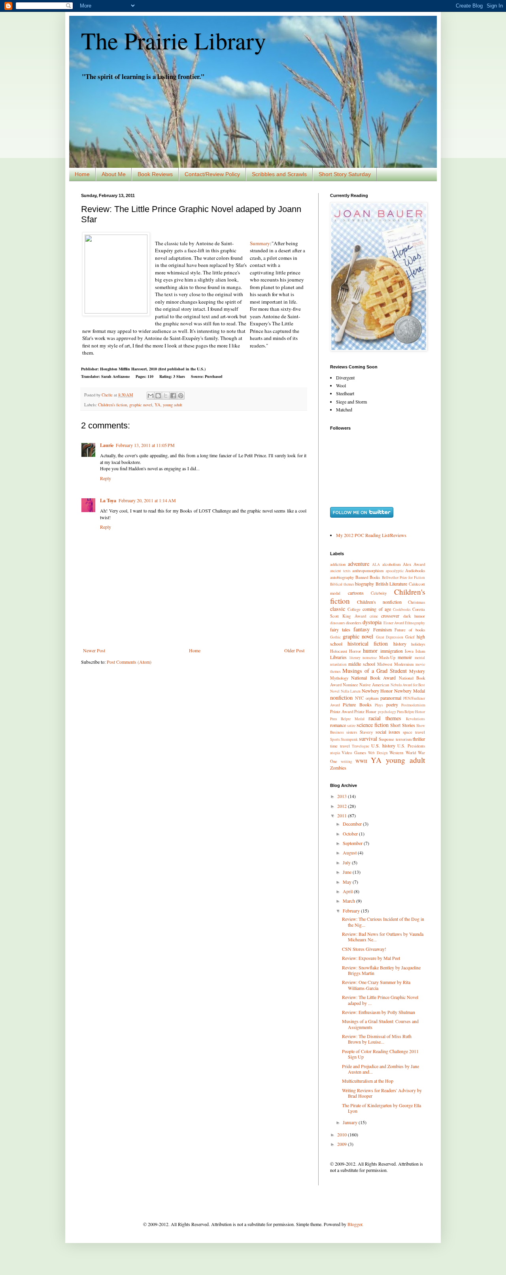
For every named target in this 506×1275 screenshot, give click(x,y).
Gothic (335, 637)
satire (351, 725)
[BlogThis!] (158, 396)
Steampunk (349, 739)
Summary (260, 243)
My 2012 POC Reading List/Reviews (371, 535)
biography (364, 583)
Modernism (403, 664)
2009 (342, 1144)
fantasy (361, 629)
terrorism (404, 739)
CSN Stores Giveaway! (364, 949)
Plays (379, 705)
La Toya (108, 500)
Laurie (106, 445)
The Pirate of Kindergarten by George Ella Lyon (381, 1108)
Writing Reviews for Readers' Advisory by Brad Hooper (382, 1093)
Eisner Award (393, 622)
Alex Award (414, 564)
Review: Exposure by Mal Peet (371, 958)
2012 (342, 806)
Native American (374, 684)
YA (157, 404)
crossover (390, 615)
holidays (418, 644)
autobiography (342, 577)
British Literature (392, 583)
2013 (342, 796)
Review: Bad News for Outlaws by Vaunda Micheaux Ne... (382, 937)
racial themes (384, 718)
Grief (410, 637)
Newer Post (94, 650)
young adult (172, 404)
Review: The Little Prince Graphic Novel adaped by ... (380, 1000)
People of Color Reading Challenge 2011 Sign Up (380, 1054)
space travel (414, 732)
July (347, 862)
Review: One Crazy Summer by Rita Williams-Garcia (376, 985)
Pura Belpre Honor (411, 711)
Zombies (338, 767)
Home (82, 174)
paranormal (390, 698)
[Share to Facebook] (173, 396)
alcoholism (391, 564)
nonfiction (341, 697)
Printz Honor (365, 711)
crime (374, 616)
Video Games (354, 752)
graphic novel (140, 404)
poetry (392, 704)
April (348, 891)
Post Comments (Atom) (129, 662)
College (354, 609)
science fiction (373, 725)
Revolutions (415, 718)
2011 (342, 815)
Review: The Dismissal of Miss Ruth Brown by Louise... (377, 1039)
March (349, 901)
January (351, 1122)
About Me (114, 174)
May (348, 882)
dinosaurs (337, 622)
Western (396, 752)
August (350, 852)
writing (346, 761)
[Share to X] (166, 396)
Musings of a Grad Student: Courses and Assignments (380, 1024)
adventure (358, 563)
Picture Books (357, 704)
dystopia (372, 622)
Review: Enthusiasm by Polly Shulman (378, 1012)
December (353, 824)
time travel (340, 746)
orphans (372, 698)
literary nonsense (363, 657)
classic (337, 608)
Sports (335, 739)
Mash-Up (387, 657)
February (352, 910)
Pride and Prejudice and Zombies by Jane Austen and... (380, 1069)
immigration (391, 651)
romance (338, 725)
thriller (419, 739)
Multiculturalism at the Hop (367, 1081)
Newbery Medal (409, 690)
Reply (105, 478)
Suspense (386, 739)
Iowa (409, 651)
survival (368, 738)
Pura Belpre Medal (347, 718)
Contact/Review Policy (212, 174)
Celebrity (379, 593)
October (351, 833)
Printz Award (341, 711)
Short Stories (402, 725)
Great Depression (390, 637)
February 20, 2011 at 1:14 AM (147, 500)
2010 (342, 1134)
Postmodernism (413, 705)
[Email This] (151, 396)
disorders (353, 622)
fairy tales (340, 629)
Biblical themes (342, 584)
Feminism (382, 629)
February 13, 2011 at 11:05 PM (145, 445)
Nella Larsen (351, 691)
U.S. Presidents (411, 746)
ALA (376, 564)
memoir (405, 657)
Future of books (410, 630)
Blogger (354, 1224)
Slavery (366, 732)
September (353, 843)
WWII (361, 761)
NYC (359, 698)
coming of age (377, 609)
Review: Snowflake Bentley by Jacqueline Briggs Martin (381, 970)
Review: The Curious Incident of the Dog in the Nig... (383, 922)
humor (370, 650)
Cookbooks (402, 609)
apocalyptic (395, 570)
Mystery (417, 671)
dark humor (414, 616)
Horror (355, 651)
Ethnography (415, 622)
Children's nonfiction (379, 602)
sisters (351, 732)
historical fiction (367, 643)
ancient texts (340, 570)
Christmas (416, 602)
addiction (338, 564)
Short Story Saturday (345, 174)
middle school (361, 664)
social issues (388, 732)
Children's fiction (112, 404)
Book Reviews (155, 174)
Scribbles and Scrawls (279, 174)
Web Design (377, 752)
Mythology (339, 678)
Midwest (384, 664)
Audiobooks (415, 570)
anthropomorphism (367, 570)
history (399, 643)
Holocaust (338, 651)
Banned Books (367, 577)
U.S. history (383, 745)
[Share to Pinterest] (181, 396)
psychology (387, 711)
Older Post (294, 650)
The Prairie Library (173, 40)
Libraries (338, 657)
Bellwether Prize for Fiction (403, 577)
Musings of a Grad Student (374, 670)
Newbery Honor (377, 690)
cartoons (356, 593)
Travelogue (360, 746)
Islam (420, 651)
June (348, 872)
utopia (335, 752)
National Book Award (373, 677)
